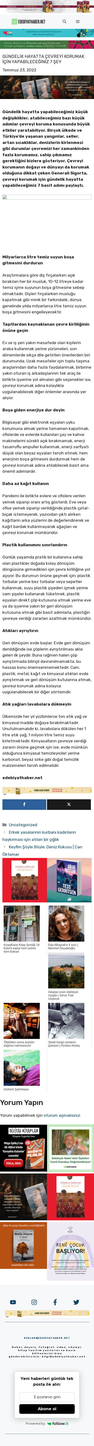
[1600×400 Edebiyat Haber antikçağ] (47, 97)
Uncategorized (23, 824)
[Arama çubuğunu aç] (64, 21)
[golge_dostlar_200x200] (69, 901)
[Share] (24, 804)
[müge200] (23, 1170)
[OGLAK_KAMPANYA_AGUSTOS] (24, 901)
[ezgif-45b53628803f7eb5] (47, 35)
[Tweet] (69, 804)
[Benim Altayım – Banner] (23, 1267)
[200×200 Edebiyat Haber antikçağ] (23, 1218)
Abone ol (47, 1409)
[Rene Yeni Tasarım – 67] (70, 1279)
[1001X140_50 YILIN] (47, 12)
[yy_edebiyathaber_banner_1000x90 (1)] (47, 793)
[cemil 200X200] (70, 1170)
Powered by (35, 1423)
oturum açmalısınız (62, 1115)
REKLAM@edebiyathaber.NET (47, 1338)
